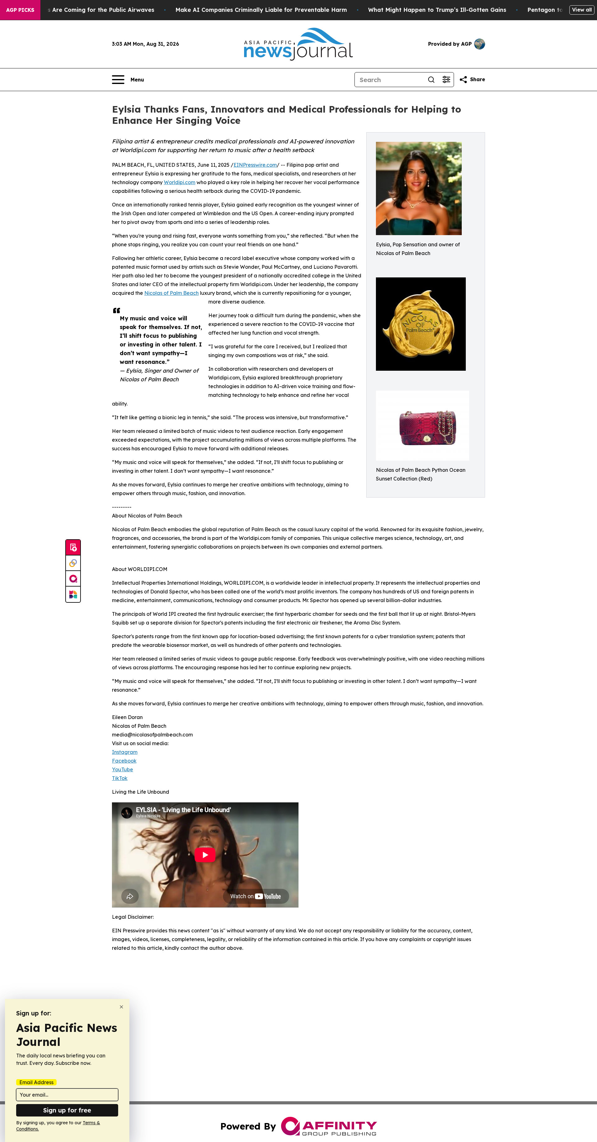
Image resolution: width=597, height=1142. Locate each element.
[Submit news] (73, 547)
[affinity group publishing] (73, 579)
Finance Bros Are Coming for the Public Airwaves (83, 9)
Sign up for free (67, 1110)
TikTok (119, 778)
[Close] (121, 1007)
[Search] (431, 79)
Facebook (124, 761)
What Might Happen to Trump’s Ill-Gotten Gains (437, 9)
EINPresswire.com (255, 165)
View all (582, 10)
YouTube (122, 769)
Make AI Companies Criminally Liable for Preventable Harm (261, 9)
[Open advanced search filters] (446, 79)
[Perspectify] (73, 563)
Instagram (124, 752)
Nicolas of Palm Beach (171, 293)
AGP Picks (20, 10)
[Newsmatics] (73, 594)
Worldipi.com (179, 182)
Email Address (36, 1082)
